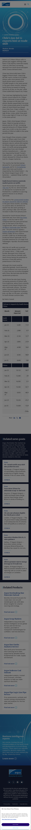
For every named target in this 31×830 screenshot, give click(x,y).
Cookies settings (15, 827)
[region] (15, 818)
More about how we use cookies (9, 819)
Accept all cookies (15, 824)
